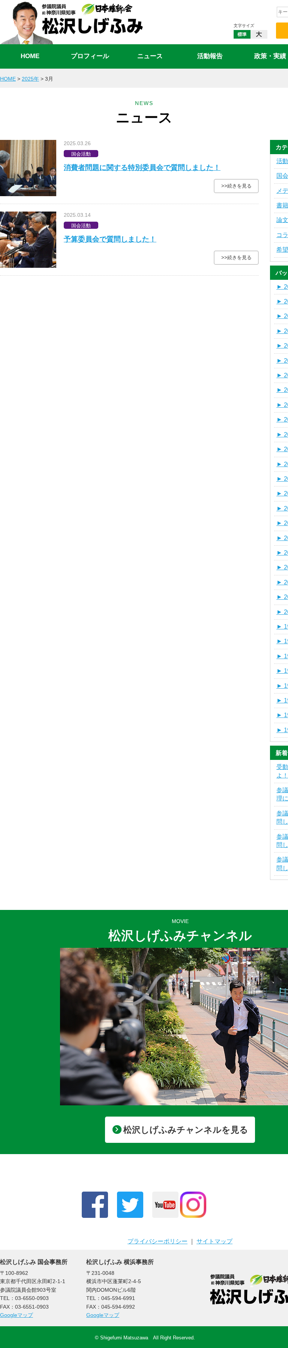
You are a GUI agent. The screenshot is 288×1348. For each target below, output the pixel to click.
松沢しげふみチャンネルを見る (185, 1130)
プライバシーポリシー (158, 1241)
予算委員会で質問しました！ (110, 239)
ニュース (150, 56)
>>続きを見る (236, 186)
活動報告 (210, 56)
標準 (242, 34)
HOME (30, 56)
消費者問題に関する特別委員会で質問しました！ (142, 167)
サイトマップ (214, 1241)
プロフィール (90, 56)
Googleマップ (16, 1315)
